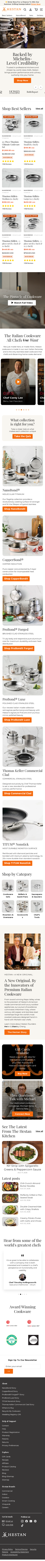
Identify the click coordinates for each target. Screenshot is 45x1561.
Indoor (5, 1494)
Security (33, 1549)
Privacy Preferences (10, 1445)
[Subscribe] (8, 1371)
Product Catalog (9, 1467)
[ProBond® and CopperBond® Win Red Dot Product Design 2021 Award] (33, 1323)
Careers (5, 1507)
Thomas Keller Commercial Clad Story (18, 1404)
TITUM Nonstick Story (11, 1401)
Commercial (7, 1491)
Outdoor (5, 1498)
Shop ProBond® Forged (18, 648)
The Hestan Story (17, 1032)
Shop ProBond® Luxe (17, 719)
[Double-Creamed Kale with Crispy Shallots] (10, 1210)
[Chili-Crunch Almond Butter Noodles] (10, 1186)
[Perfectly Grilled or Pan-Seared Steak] (10, 1198)
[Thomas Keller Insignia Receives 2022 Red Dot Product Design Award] (12, 1323)
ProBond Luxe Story (10, 1398)
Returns (5, 1442)
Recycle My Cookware (11, 1411)
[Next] (41, 87)
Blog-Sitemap (8, 1476)
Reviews (5, 1470)
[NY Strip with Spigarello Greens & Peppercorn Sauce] (22, 1152)
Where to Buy (8, 1408)
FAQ (4, 1429)
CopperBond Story (10, 1391)
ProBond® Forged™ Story (13, 1394)
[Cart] (36, 9)
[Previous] (36, 87)
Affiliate (5, 1463)
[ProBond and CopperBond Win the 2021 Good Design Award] (33, 1340)
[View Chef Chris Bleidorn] (23, 409)
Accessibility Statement (19, 1552)
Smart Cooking (8, 1501)
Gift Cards (6, 1457)
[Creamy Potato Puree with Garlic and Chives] (10, 1221)
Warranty (6, 1435)
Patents (5, 1439)
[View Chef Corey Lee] (21, 409)
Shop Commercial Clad (17, 793)
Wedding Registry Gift (11, 1414)
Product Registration (11, 1432)
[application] (22, 3)
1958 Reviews (7, 164)
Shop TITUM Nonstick (17, 863)
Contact (5, 1426)
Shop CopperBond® (16, 578)
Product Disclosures (10, 1555)
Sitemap (5, 1480)
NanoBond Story (9, 1388)
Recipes (5, 1460)
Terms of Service (21, 1549)
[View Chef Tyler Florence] (26, 409)
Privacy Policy (7, 1549)
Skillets (40, 15)
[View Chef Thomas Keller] (19, 409)
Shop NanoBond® (14, 509)
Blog (4, 1473)
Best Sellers (7, 15)
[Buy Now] (22, 1061)
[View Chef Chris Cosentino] (28, 409)
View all (39, 108)
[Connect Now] (22, 1100)
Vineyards (6, 1504)
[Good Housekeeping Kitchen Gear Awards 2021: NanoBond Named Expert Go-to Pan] (12, 1340)
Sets (31, 15)
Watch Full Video (23, 303)
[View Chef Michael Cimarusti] (16, 409)
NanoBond (21, 15)
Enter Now (35, 4)
